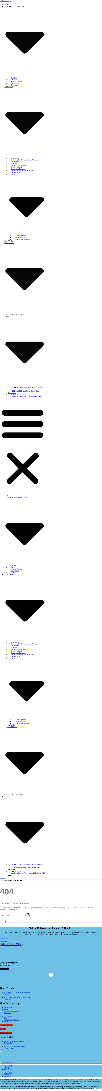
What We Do (8, 241)
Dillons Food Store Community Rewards (23, 170)
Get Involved (8, 1007)
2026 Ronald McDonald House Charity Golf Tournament (23, 392)
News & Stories (9, 1043)
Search (2, 915)
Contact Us (14, 85)
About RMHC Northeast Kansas (14, 1041)
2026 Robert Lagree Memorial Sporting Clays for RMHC (25, 388)
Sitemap (6, 1068)
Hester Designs (97, 1088)
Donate (6, 1009)
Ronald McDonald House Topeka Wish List (24, 160)
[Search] (28, 914)
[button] (22, 446)
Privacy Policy (8, 1066)
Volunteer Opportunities (11, 1011)
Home (6, 4)
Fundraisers (7, 1013)
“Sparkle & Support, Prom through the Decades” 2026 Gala (26, 397)
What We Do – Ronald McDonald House (17, 992)
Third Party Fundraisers (22, 239)
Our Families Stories (17, 314)
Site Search (7, 1069)
